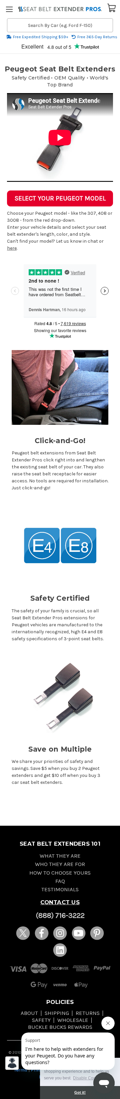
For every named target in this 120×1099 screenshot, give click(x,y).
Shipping (57, 1013)
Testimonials (60, 889)
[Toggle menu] (9, 9)
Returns (88, 1013)
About (29, 1013)
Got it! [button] (80, 1092)
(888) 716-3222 (60, 915)
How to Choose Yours (60, 873)
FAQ (60, 881)
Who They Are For (60, 864)
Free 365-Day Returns (97, 37)
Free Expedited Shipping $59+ (40, 37)
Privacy (39, 1070)
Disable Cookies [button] (88, 1078)
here (12, 248)
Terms (20, 1070)
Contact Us (60, 902)
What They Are (60, 856)
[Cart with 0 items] (111, 7)
